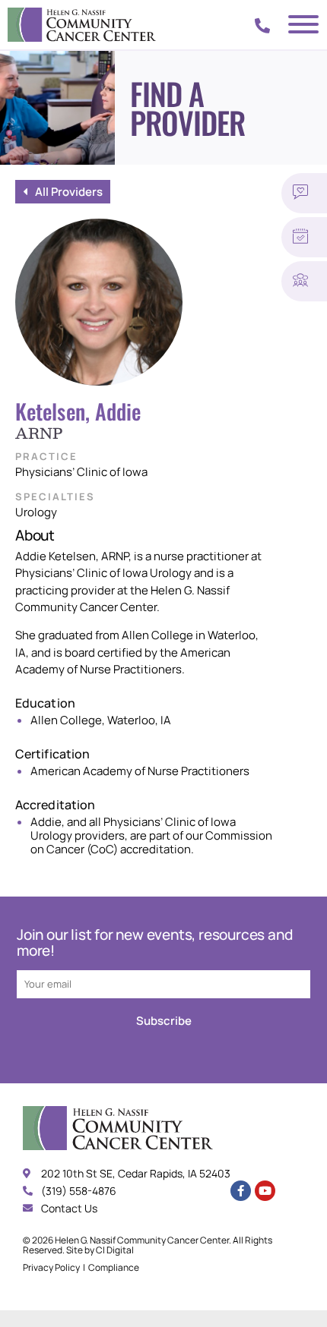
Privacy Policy (51, 1267)
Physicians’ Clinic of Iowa (81, 472)
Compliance (113, 1267)
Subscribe (164, 1021)
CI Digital (115, 1249)
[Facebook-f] (240, 1190)
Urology (36, 512)
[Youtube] (265, 1190)
